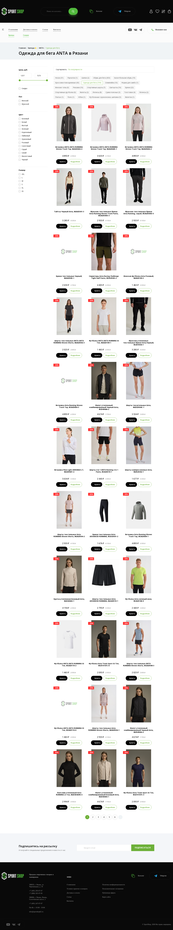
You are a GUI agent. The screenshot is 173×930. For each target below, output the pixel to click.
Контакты (57, 29)
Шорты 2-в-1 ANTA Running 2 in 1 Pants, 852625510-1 (104, 471)
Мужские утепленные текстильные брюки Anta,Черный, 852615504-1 (138, 343)
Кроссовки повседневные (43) (67, 83)
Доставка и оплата (30, 29)
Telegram (127, 11)
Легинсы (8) (97, 92)
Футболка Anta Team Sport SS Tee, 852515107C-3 (138, 794)
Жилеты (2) (84, 92)
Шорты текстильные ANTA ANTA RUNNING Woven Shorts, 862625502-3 (69, 342)
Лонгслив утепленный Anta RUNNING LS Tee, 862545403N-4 (69, 794)
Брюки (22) (129, 87)
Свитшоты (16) (115, 87)
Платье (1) (59, 97)
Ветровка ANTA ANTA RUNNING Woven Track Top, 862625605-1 (104, 148)
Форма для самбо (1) (130, 83)
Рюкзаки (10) (78, 87)
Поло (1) (71, 97)
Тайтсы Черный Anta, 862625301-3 (69, 211)
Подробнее (75, 162)
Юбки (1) (81, 97)
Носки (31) (59, 78)
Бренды (11, 35)
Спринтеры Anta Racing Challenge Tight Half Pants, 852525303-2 (104, 277)
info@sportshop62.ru (36, 912)
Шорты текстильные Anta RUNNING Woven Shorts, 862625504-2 (69, 535)
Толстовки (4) (129, 92)
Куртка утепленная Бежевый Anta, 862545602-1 (69, 600)
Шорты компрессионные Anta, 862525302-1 (138, 471)
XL (110, 202)
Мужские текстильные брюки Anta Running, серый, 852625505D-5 (138, 212)
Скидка (24, 88)
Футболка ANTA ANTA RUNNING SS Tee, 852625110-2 (69, 664)
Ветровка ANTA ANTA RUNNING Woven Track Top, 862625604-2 (138, 148)
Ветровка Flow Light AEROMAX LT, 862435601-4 (69, 471)
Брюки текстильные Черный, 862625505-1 (69, 277)
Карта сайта (106, 897)
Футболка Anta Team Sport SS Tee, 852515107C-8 (104, 664)
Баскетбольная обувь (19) (124, 78)
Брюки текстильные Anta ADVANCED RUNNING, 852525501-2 (104, 535)
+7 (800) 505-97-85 (35, 893)
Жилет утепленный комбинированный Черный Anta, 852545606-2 (104, 407)
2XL (141, 331)
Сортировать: (61, 69)
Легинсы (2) (143, 92)
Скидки (26, 35)
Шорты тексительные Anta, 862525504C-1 (138, 406)
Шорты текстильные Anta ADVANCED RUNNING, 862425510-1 (104, 600)
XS (63, 202)
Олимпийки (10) (111, 83)
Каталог (99, 11)
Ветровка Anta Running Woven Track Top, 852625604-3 (69, 406)
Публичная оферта (108, 893)
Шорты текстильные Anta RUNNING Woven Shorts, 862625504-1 (103, 729)
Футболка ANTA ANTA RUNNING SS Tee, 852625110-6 (69, 729)
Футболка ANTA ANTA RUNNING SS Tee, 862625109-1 (104, 342)
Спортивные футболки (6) (65, 92)
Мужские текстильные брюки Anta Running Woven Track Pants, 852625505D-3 (103, 213)
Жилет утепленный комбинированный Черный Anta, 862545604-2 (138, 730)
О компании (13, 29)
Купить (63, 162)
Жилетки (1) (129, 97)
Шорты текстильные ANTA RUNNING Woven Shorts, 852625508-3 (138, 664)
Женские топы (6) (62, 87)
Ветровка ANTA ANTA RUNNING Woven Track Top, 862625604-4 (69, 148)
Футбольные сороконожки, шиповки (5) (105, 97)
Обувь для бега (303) (101, 78)
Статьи (45, 29)
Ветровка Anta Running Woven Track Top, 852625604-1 (138, 535)
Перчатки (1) (72, 78)
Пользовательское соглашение (112, 889)
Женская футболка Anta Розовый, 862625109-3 (138, 277)
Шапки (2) (85, 78)
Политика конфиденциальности (113, 885)
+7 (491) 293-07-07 (35, 891)
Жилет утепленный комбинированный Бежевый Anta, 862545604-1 (104, 795)
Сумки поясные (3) (113, 92)
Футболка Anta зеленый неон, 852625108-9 (138, 600)
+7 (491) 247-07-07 (35, 903)
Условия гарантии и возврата (77, 889)
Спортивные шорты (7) (96, 87)
